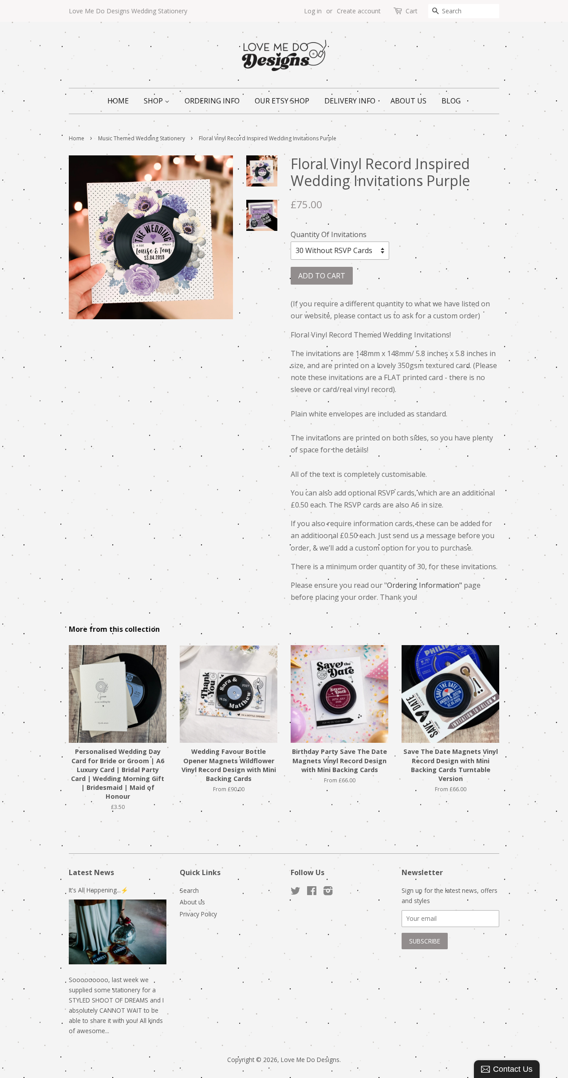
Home (118, 101)
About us (408, 101)
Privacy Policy (198, 914)
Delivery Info (349, 101)
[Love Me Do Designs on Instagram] (328, 892)
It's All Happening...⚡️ (98, 890)
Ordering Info (212, 101)
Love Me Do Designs (310, 1059)
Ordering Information (423, 585)
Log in (313, 11)
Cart (412, 11)
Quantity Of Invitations (329, 234)
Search (189, 890)
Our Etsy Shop (282, 101)
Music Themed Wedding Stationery (141, 138)
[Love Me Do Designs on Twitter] (295, 892)
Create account (359, 11)
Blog (451, 101)
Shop (154, 101)
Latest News (91, 872)
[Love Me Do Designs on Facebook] (312, 892)
